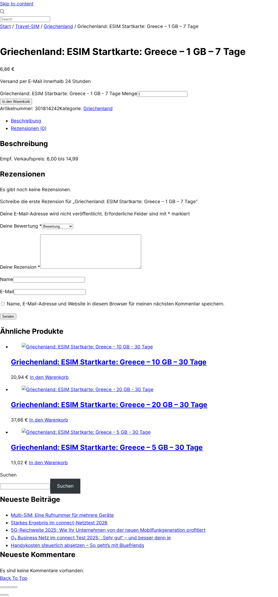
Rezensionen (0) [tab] (28, 128)
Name (6, 279)
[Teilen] (11, 587)
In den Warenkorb (16, 102)
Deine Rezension (20, 267)
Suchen (8, 475)
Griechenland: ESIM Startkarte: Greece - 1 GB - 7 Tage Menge (68, 93)
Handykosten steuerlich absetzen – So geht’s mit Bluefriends (77, 545)
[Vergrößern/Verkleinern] (2, 587)
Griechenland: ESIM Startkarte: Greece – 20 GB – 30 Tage (109, 404)
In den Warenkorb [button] (49, 377)
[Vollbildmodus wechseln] (6, 587)
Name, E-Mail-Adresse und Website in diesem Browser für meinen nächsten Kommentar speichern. (116, 304)
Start (5, 26)
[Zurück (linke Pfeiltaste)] (2, 595)
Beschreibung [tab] (26, 120)
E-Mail (7, 291)
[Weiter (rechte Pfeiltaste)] (6, 595)
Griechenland (58, 26)
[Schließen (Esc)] (15, 587)
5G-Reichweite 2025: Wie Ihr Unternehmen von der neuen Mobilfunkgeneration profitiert (108, 530)
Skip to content (16, 4)
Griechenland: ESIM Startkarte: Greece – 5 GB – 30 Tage (107, 447)
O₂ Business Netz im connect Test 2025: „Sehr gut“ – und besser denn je (91, 537)
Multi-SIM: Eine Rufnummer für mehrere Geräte (62, 515)
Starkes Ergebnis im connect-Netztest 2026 (59, 522)
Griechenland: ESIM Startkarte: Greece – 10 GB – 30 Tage (109, 362)
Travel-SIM (27, 26)
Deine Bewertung (21, 226)
